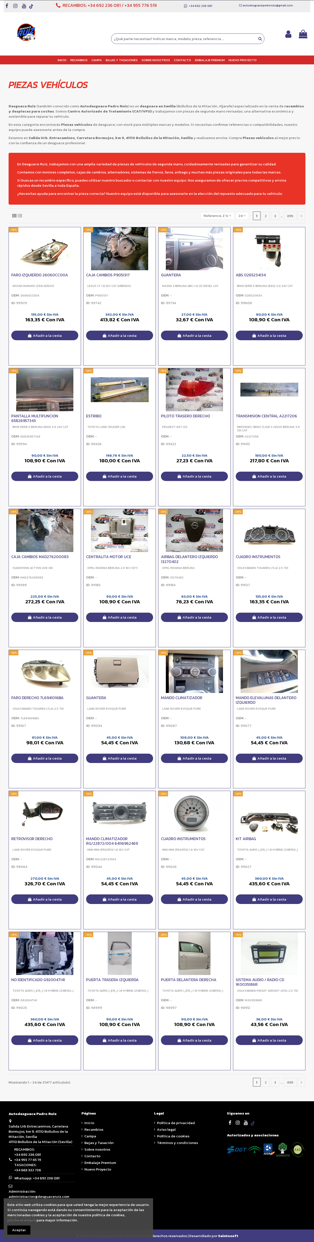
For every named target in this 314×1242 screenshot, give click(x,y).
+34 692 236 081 (104, 5)
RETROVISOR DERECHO (31, 839)
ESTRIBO (93, 416)
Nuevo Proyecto (97, 1169)
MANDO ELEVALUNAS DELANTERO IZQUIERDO (266, 700)
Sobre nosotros (97, 1149)
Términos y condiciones (177, 1142)
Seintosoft (228, 1236)
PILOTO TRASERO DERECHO (185, 416)
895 (290, 216)
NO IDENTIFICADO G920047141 (38, 980)
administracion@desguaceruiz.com (39, 1196)
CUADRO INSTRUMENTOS (258, 557)
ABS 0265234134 (251, 275)
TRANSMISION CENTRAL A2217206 (266, 416)
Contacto (92, 1155)
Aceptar (19, 1230)
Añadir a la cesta (47, 335)
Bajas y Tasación (99, 1142)
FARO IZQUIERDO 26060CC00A (39, 275)
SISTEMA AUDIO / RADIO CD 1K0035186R (260, 982)
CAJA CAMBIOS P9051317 (108, 275)
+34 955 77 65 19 (27, 1159)
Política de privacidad (176, 1122)
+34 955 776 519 (141, 5)
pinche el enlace (21, 1220)
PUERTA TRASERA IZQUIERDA (112, 980)
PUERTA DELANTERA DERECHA (188, 980)
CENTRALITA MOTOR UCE (108, 557)
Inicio (89, 1122)
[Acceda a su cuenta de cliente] (288, 34)
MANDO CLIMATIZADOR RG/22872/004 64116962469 (112, 841)
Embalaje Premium (100, 1162)
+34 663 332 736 (27, 1170)
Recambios (93, 1129)
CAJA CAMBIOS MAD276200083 (40, 557)
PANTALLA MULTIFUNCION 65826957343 (34, 418)
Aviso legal (166, 1129)
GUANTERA (171, 275)
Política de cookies (173, 1136)
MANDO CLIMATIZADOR (181, 698)
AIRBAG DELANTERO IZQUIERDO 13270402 (189, 559)
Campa (90, 1136)
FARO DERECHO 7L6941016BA (37, 698)
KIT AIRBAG (246, 839)
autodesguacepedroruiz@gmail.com (268, 5)
